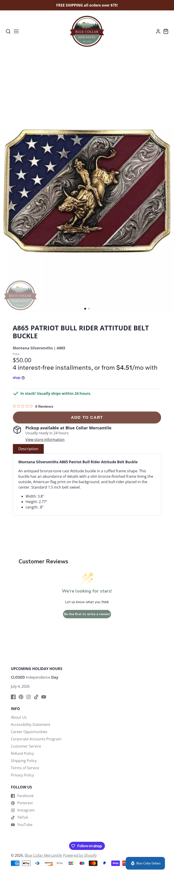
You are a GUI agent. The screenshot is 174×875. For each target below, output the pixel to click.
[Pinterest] (21, 696)
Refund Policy (22, 753)
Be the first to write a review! (87, 614)
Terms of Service (25, 767)
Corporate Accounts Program (36, 738)
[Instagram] (28, 696)
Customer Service (26, 746)
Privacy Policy (22, 775)
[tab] (28, 449)
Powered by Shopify (80, 855)
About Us (19, 717)
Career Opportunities (29, 731)
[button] (85, 309)
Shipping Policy (24, 760)
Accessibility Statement (30, 724)
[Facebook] (13, 696)
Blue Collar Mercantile (43, 855)
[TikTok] (36, 696)
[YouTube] (43, 696)
